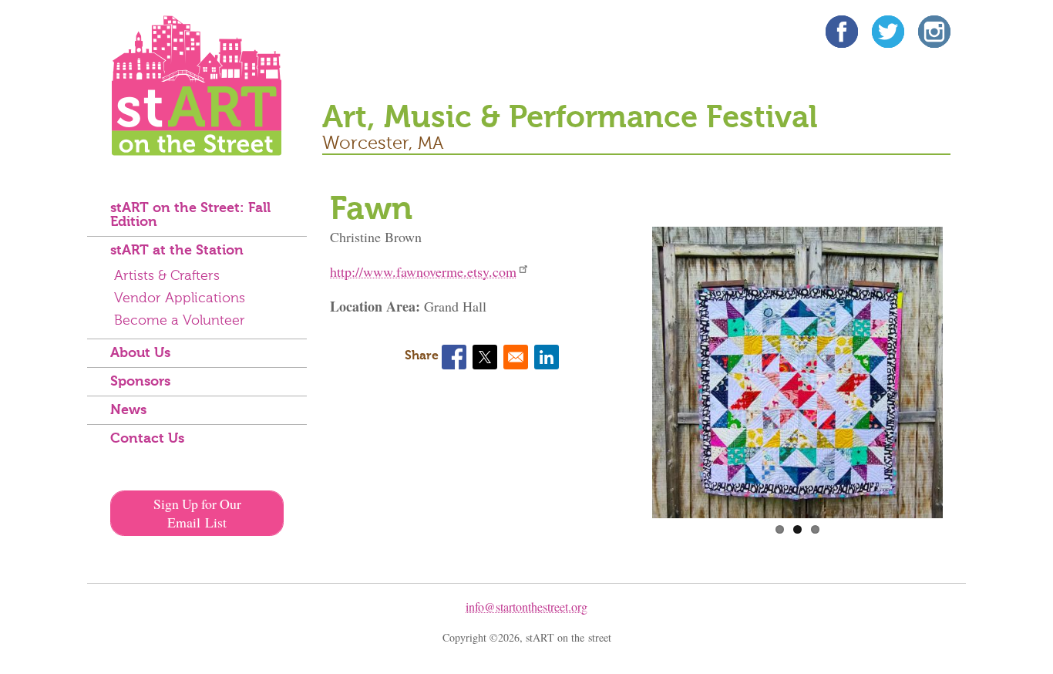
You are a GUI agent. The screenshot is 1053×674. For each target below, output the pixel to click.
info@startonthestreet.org (526, 606)
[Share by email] (515, 357)
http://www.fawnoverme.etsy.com (423, 271)
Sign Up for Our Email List (197, 512)
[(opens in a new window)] (842, 34)
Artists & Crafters (167, 276)
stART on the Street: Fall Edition (190, 215)
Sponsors (140, 382)
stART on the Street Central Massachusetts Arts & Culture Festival (196, 85)
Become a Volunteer (179, 321)
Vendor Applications (179, 298)
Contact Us (147, 439)
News (128, 410)
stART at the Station (177, 251)
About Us (140, 353)
